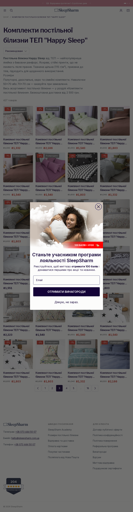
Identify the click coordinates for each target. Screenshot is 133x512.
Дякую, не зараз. (66, 302)
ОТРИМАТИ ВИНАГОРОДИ (66, 291)
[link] (66, 225)
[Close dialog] (98, 206)
